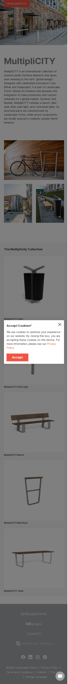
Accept (17, 357)
